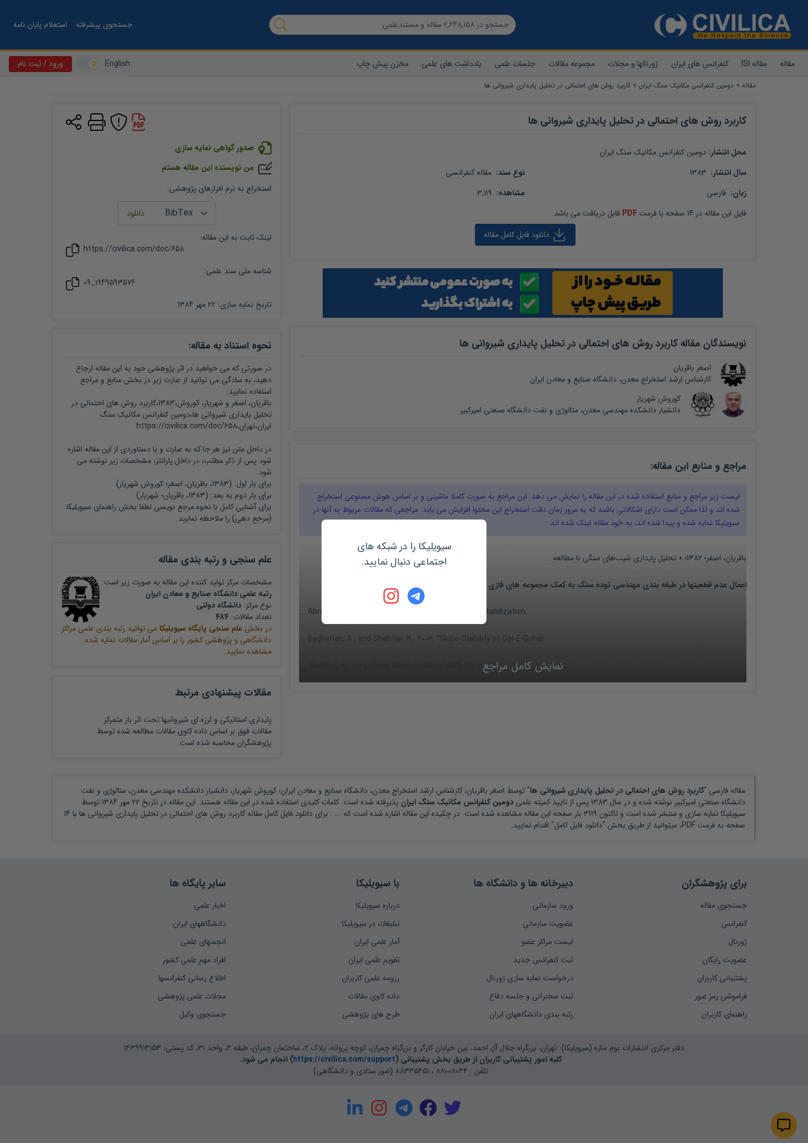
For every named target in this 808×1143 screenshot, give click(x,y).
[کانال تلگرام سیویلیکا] (416, 596)
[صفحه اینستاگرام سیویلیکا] (392, 596)
